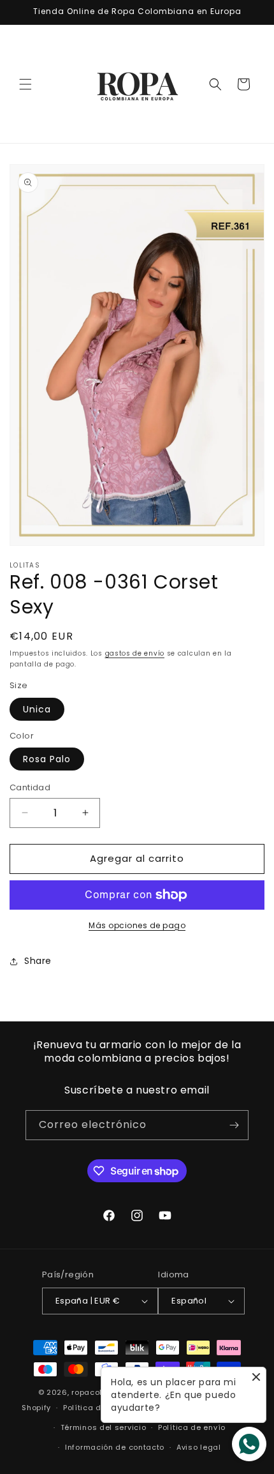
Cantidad (30, 787)
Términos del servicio (104, 1427)
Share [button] (38, 960)
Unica (37, 709)
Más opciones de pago (137, 925)
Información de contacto (114, 1447)
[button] (25, 84)
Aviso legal (199, 1447)
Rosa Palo (47, 759)
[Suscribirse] (234, 1125)
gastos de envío (135, 653)
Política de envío (192, 1427)
